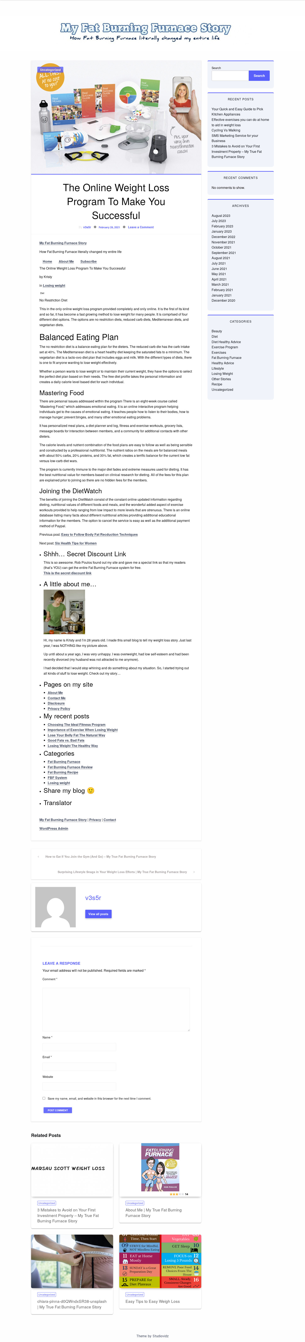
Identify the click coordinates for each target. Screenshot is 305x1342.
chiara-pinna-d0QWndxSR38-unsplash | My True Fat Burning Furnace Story (72, 1303)
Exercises (219, 352)
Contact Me (57, 698)
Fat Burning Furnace (64, 761)
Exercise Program (225, 347)
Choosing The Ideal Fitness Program (76, 724)
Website (48, 1077)
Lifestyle (218, 368)
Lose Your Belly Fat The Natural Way (76, 735)
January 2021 (222, 295)
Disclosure (56, 703)
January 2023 (222, 231)
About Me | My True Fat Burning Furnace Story (154, 1212)
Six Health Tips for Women (76, 543)
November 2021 (223, 242)
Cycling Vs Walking (226, 130)
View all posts (98, 914)
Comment (50, 979)
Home (47, 261)
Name (47, 1037)
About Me (66, 261)
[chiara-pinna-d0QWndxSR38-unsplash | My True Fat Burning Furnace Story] (72, 1261)
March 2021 (220, 284)
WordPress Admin (53, 828)
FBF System (57, 777)
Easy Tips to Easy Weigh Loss (153, 1301)
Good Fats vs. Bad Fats (66, 740)
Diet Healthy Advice (226, 341)
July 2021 (219, 263)
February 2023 (222, 226)
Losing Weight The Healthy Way (73, 745)
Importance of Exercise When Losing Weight (83, 729)
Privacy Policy (59, 708)
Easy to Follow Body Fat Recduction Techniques (99, 534)
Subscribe (89, 261)
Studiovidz (161, 1336)
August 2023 (221, 215)
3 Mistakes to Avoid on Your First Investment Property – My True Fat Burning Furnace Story (68, 1215)
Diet (215, 336)
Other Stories (221, 378)
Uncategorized (50, 70)
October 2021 (222, 247)
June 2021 (219, 268)
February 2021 (222, 289)
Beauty (217, 331)
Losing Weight (222, 373)
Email (47, 1057)
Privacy (95, 819)
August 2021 (221, 257)
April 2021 (219, 279)
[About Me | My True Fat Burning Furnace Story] (160, 1170)
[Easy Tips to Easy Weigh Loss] (160, 1261)
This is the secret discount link (68, 573)
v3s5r (87, 227)
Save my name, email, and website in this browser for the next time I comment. (99, 1098)
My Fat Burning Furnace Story (63, 242)
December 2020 (223, 300)
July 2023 (219, 220)
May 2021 (219, 273)
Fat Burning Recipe (63, 772)
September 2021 (224, 252)
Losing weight (54, 285)
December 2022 (223, 236)
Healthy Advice (223, 363)
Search (216, 68)
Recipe (217, 384)
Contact (110, 819)
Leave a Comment (141, 227)
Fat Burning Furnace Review (70, 767)
